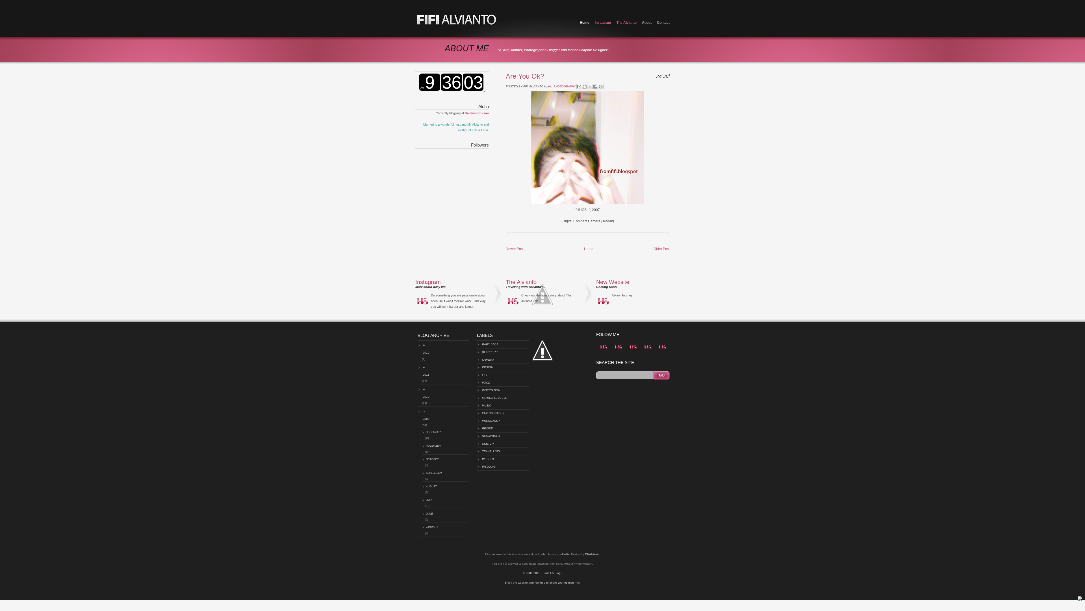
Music (486, 405)
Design (487, 367)
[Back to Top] (1080, 600)
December (433, 432)
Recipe (487, 428)
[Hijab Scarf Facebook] (632, 350)
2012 (426, 352)
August (431, 486)
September (434, 473)
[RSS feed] (662, 350)
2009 (426, 418)
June (429, 513)
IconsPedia (562, 554)
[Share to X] (590, 86)
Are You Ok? (525, 76)
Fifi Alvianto (592, 554)
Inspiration (491, 390)
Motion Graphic (494, 397)
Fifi (484, 375)
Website (488, 459)
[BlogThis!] (584, 86)
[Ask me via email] (618, 350)
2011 (426, 374)
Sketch (488, 443)
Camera (488, 359)
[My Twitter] (603, 350)
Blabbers (490, 352)
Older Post (662, 249)
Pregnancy (491, 420)
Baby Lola (490, 344)
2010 (426, 396)
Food (486, 382)
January (432, 527)
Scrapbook (491, 436)
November (433, 445)
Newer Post (515, 249)
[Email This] (579, 86)
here (578, 582)
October (432, 459)
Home (584, 23)
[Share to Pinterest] (601, 86)
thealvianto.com (477, 113)
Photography (565, 86)
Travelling (491, 451)
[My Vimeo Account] (647, 350)
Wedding (489, 466)
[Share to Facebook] (595, 86)
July (429, 500)
